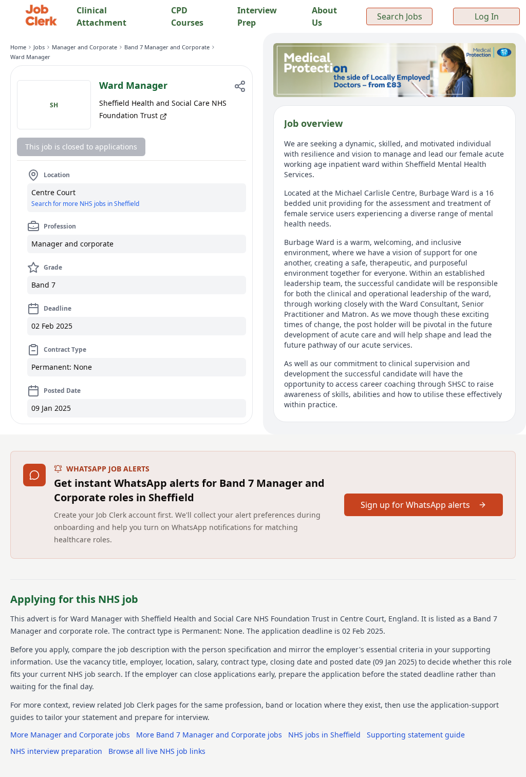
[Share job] (240, 86)
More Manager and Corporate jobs (70, 735)
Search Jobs (399, 16)
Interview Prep (257, 16)
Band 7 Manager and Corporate (167, 47)
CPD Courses (187, 16)
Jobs (39, 47)
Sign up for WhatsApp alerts (415, 504)
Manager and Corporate (84, 47)
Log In (487, 16)
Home (18, 47)
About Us (324, 16)
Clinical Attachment (101, 16)
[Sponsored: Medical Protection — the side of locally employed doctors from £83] (394, 70)
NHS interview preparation (56, 751)
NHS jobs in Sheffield (324, 735)
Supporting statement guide (416, 735)
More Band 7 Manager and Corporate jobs (209, 735)
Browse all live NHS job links (156, 751)
